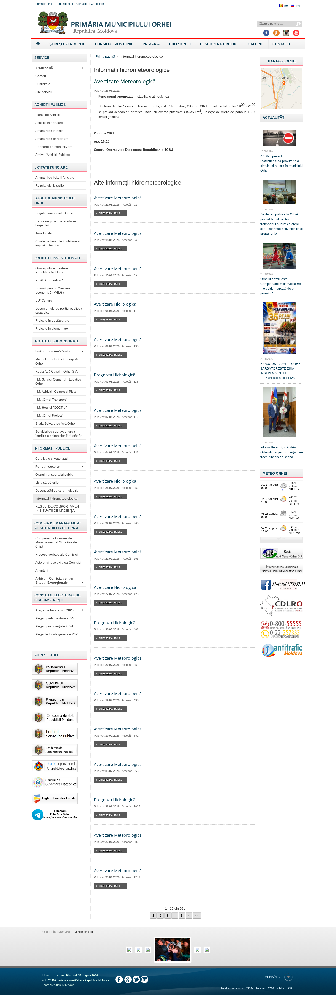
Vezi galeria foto (84, 932)
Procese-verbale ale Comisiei (56, 554)
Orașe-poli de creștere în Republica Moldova (53, 270)
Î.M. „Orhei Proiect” (49, 415)
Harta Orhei (282, 61)
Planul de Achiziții (47, 114)
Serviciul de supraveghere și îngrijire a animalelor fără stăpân (58, 433)
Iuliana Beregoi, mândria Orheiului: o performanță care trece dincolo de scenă (281, 452)
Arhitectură (59, 68)
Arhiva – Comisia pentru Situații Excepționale (59, 580)
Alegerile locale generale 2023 (57, 634)
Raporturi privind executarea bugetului (56, 223)
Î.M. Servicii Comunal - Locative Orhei (58, 381)
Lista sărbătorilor (47, 482)
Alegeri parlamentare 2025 (54, 618)
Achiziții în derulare (49, 122)
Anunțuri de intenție (49, 130)
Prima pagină (43, 3)
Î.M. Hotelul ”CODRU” (51, 407)
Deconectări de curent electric (57, 490)
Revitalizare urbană (49, 280)
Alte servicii (43, 92)
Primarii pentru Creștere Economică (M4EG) (52, 290)
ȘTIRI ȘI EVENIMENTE (67, 44)
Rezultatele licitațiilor (50, 185)
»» (197, 915)
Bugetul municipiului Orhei (54, 213)
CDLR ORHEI (180, 44)
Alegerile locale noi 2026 (59, 610)
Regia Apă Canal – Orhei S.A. (56, 371)
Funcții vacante (59, 466)
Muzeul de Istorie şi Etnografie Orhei (57, 361)
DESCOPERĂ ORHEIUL (219, 44)
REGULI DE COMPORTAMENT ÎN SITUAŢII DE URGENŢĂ (58, 508)
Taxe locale (43, 233)
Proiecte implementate (51, 328)
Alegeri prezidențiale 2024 (54, 626)
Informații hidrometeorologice (56, 498)
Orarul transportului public (54, 474)
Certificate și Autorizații (51, 458)
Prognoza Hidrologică (114, 375)
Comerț (40, 76)
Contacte (82, 3)
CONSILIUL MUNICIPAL (114, 44)
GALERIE (255, 44)
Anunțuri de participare (51, 138)
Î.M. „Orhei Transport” (51, 399)
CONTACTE (281, 44)
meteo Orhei (275, 473)
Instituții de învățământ (59, 351)
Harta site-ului (64, 3)
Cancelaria (98, 3)
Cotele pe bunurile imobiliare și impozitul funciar (57, 243)
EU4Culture (43, 300)
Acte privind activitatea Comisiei (58, 562)
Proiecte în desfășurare (52, 320)
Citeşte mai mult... (110, 213)
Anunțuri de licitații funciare (54, 177)
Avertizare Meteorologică (118, 198)
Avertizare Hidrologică (115, 304)
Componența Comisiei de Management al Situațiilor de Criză (56, 542)
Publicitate (42, 84)
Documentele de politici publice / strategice (58, 310)
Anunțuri (41, 570)
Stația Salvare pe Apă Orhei (55, 423)
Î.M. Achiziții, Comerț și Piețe (55, 391)
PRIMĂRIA (151, 44)
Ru (298, 5)
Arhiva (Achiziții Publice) (52, 154)
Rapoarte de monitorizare (53, 146)
